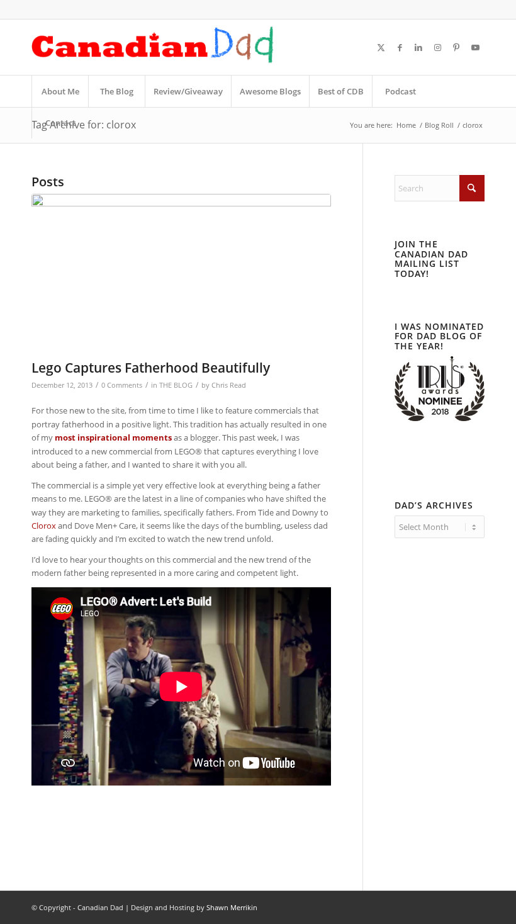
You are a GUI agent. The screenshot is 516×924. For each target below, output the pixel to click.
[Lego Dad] (181, 273)
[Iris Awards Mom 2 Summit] (440, 418)
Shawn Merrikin (231, 907)
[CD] (152, 47)
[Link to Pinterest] (456, 47)
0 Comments (121, 385)
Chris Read (228, 385)
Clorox (43, 525)
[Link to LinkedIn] (418, 47)
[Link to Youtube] (475, 47)
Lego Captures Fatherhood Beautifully (150, 367)
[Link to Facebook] (399, 47)
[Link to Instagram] (437, 47)
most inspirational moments (113, 437)
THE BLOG (176, 385)
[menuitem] (59, 91)
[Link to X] (380, 47)
